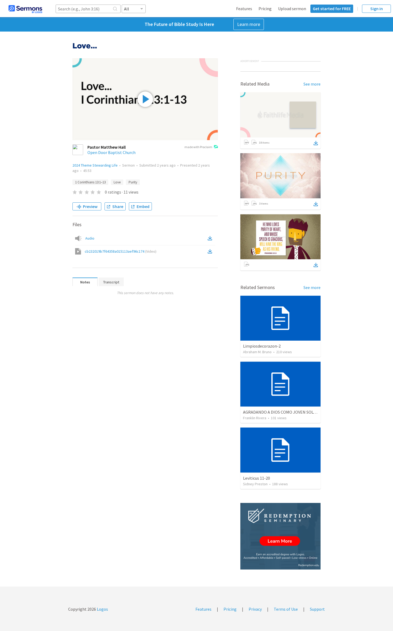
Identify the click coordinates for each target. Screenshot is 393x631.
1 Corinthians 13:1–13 (90, 182)
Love (117, 182)
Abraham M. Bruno (257, 351)
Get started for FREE (332, 8)
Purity (133, 182)
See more (312, 84)
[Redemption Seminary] (280, 536)
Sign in (376, 8)
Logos (102, 609)
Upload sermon (292, 8)
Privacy (255, 609)
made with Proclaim (198, 147)
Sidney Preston (255, 484)
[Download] (316, 143)
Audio (89, 238)
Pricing (265, 8)
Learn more (248, 24)
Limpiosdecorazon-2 (262, 346)
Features (244, 8)
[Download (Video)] (211, 251)
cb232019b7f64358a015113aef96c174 (120, 251)
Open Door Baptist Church (111, 152)
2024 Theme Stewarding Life (95, 165)
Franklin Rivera (254, 417)
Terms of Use (286, 609)
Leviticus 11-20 (256, 478)
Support (317, 609)
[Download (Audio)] (211, 238)
